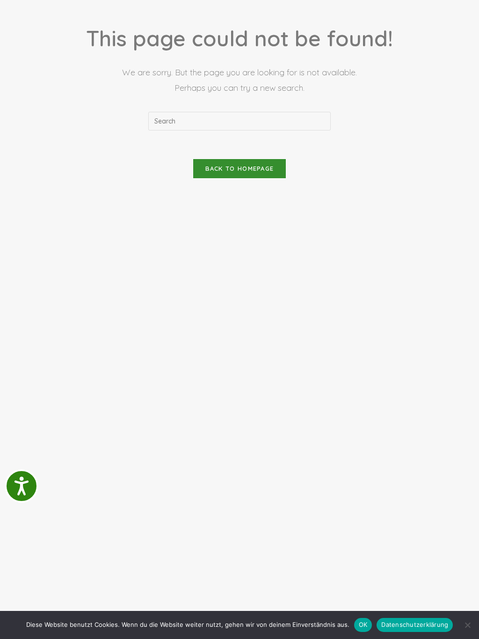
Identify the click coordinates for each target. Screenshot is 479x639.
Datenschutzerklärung (414, 624)
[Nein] (467, 625)
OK (363, 624)
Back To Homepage (239, 168)
